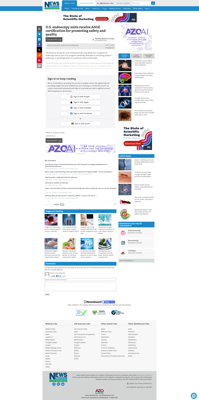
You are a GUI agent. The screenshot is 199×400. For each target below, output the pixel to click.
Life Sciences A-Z (80, 337)
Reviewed (110, 48)
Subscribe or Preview (134, 233)
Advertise (104, 342)
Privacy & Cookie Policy (109, 351)
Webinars (77, 348)
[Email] (39, 65)
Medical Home (69, 3)
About (103, 329)
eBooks (47, 359)
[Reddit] (39, 55)
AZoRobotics (132, 340)
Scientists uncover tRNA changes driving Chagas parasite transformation (143, 174)
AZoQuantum (132, 348)
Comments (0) (50, 136)
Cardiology (132, 251)
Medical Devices (51, 353)
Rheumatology (133, 241)
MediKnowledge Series (53, 348)
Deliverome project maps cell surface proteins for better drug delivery (143, 212)
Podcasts (48, 364)
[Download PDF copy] (39, 28)
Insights (48, 345)
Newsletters (105, 337)
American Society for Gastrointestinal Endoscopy (62, 45)
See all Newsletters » (127, 260)
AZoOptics (131, 337)
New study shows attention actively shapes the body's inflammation (144, 75)
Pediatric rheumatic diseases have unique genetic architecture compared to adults (70, 254)
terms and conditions (144, 375)
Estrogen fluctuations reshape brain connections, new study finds (144, 100)
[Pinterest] (39, 60)
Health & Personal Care (53, 351)
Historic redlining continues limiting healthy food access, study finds (144, 162)
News (47, 334)
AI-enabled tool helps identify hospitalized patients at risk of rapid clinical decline (89, 254)
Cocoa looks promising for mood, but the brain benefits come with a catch (144, 113)
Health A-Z (49, 337)
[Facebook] (39, 44)
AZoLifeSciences (133, 353)
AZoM (130, 329)
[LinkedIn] (39, 39)
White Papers (50, 340)
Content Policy (106, 353)
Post (47, 294)
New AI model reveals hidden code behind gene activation (143, 187)
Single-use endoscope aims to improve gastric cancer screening (53, 229)
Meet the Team (106, 332)
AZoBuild (131, 351)
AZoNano (131, 332)
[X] (39, 49)
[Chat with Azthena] (194, 396)
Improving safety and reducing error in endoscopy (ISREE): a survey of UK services (70, 195)
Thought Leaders (51, 342)
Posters (47, 361)
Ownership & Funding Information (113, 356)
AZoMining (132, 345)
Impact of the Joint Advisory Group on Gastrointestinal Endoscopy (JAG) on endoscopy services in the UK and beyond (80, 188)
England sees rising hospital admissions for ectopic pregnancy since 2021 (89, 230)
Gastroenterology (134, 230)
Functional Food (50, 332)
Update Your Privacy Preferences (140, 383)
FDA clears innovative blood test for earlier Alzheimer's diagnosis (144, 199)
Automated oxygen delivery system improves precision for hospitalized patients (52, 254)
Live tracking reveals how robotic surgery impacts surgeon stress (70, 229)
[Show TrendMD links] (115, 204)
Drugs (47, 356)
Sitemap (104, 340)
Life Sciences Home (86, 3)
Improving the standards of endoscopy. (56, 183)
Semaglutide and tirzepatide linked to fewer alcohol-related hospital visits (105, 254)
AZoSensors (132, 342)
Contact (103, 345)
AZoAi (130, 356)
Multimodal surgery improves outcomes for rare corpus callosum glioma (106, 230)
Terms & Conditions (108, 348)
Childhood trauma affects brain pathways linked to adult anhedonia (143, 63)
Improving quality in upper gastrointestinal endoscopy (61, 177)
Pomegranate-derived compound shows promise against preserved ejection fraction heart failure (144, 89)
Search (103, 334)
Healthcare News (59, 132)
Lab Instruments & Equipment (84, 334)
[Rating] (39, 34)
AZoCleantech (133, 334)
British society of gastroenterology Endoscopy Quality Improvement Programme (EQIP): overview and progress (78, 172)
